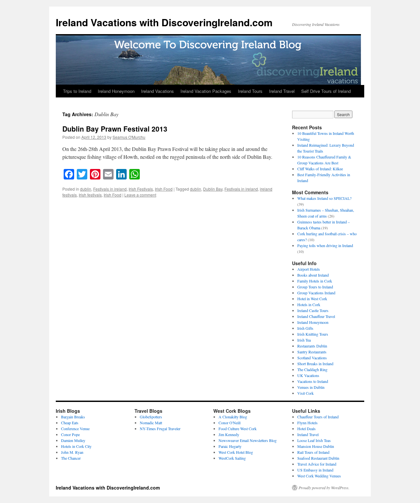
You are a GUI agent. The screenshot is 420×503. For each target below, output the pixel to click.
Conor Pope (70, 434)
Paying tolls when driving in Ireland (325, 245)
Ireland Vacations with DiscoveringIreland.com (164, 22)
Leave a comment (140, 195)
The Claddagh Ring (312, 369)
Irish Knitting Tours (312, 334)
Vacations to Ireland (312, 381)
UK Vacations (308, 375)
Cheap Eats (69, 422)
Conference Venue (75, 428)
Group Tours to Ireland (315, 286)
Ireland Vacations (157, 91)
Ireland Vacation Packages (205, 91)
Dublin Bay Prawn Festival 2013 (114, 129)
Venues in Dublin (311, 387)
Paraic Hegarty (230, 446)
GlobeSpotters (151, 416)
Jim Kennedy (229, 434)
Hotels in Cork (308, 304)
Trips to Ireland (77, 91)
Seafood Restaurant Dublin (318, 458)
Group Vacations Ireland (316, 292)
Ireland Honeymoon (116, 91)
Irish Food (164, 189)
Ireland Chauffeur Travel (316, 316)
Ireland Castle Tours (312, 310)
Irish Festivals (141, 189)
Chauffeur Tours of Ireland (318, 416)
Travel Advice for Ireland (316, 464)
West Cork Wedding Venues (319, 475)
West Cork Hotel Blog (236, 452)
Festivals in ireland (110, 189)
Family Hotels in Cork (314, 280)
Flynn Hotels (307, 422)
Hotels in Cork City (76, 446)
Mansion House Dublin (315, 446)
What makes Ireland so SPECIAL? (324, 198)
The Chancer (71, 458)
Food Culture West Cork (238, 428)
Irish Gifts (305, 328)
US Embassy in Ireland (315, 469)
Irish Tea (304, 340)
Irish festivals (90, 195)
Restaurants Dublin (312, 345)
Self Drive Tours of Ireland (326, 91)
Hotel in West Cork (312, 298)
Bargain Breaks (73, 416)
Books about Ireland (313, 275)
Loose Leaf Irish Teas (314, 440)
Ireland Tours (250, 91)
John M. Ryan (72, 452)
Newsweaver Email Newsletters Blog (248, 440)
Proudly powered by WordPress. (324, 487)
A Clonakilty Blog (233, 416)
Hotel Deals (306, 428)
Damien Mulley (73, 440)
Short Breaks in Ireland (315, 363)
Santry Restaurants (311, 351)
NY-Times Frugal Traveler (160, 428)
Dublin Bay (212, 189)
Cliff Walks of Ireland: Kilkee (320, 168)
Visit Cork (305, 393)
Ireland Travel (282, 91)
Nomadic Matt (151, 422)
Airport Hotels (308, 269)
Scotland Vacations (312, 357)
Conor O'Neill (230, 422)
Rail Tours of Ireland (313, 452)
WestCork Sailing (232, 458)
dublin (85, 189)
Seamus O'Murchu (129, 137)
